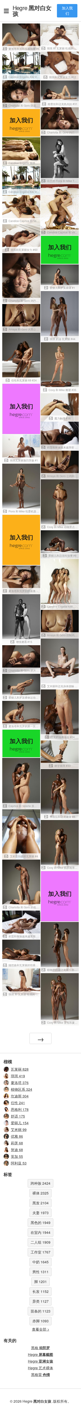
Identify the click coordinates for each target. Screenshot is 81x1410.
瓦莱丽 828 (20, 1069)
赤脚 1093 (40, 1320)
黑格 (40, 1347)
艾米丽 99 (19, 1129)
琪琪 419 (18, 1075)
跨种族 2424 (40, 1183)
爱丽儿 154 (20, 1122)
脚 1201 (40, 1281)
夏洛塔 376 (20, 1082)
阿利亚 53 (19, 1163)
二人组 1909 (40, 1242)
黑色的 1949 (40, 1222)
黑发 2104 (40, 1202)
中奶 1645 (40, 1261)
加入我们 (67, 10)
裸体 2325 (40, 1193)
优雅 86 (17, 1136)
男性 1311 (40, 1271)
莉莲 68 (17, 1143)
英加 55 (17, 1156)
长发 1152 (40, 1291)
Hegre (32, 10)
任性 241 (18, 1102)
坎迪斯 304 (20, 1096)
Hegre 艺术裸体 (40, 1367)
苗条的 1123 (40, 1311)
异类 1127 (40, 1301)
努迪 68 (17, 1149)
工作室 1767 (40, 1252)
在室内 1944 (40, 1232)
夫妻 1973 (40, 1212)
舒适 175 (18, 1116)
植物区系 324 (21, 1089)
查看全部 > (40, 1329)
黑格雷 (40, 1374)
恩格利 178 (20, 1109)
